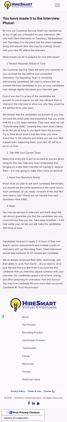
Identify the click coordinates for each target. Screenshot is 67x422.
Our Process (29, 324)
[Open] (57, 5)
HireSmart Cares (31, 379)
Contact (26, 371)
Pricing (25, 356)
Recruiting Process (32, 332)
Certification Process (33, 340)
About (25, 316)
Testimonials (29, 348)
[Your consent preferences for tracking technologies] (3, 316)
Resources (28, 363)
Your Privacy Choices (26, 412)
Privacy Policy (18, 391)
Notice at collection (16, 418)
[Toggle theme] (53, 391)
